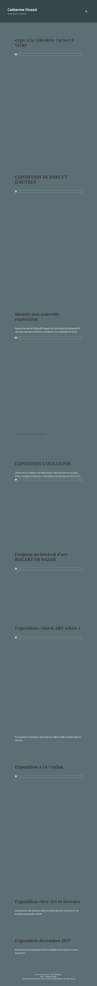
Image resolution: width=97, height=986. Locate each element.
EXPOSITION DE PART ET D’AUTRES (41, 179)
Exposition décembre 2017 (43, 940)
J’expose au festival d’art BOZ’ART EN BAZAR (41, 557)
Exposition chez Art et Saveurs (47, 901)
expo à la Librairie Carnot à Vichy (44, 42)
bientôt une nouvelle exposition (37, 316)
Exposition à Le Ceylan (39, 767)
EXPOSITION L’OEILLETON (43, 463)
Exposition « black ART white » (47, 628)
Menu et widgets (86, 14)
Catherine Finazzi (22, 9)
